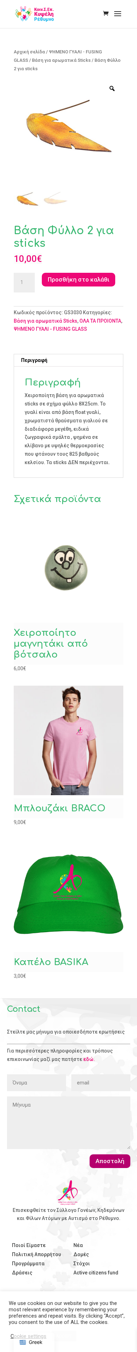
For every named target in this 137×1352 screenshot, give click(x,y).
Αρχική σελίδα (29, 51)
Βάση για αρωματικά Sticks (61, 60)
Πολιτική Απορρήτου (36, 1254)
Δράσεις (22, 1272)
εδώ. (89, 1059)
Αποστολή (110, 1161)
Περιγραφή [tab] (34, 360)
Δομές (81, 1254)
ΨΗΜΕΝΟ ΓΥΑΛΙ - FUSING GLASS (50, 329)
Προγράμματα (28, 1263)
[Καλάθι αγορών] (107, 14)
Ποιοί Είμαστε (29, 1245)
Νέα (78, 1245)
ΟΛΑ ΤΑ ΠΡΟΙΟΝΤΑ (100, 321)
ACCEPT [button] (64, 1336)
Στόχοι (81, 1263)
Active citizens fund (95, 1272)
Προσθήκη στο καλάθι (78, 279)
